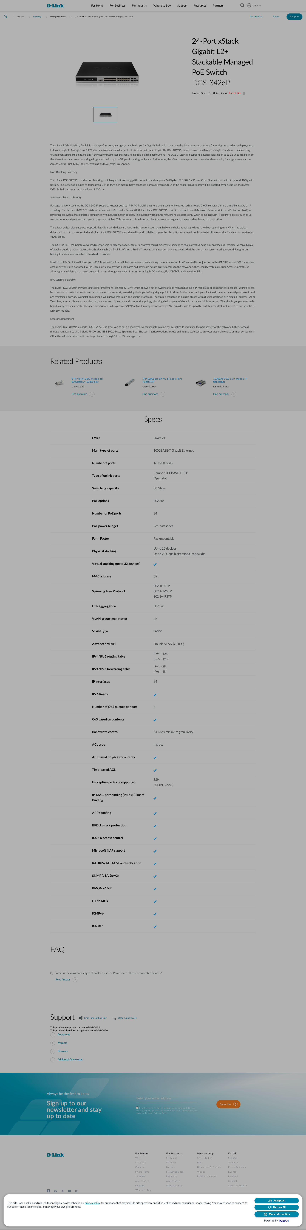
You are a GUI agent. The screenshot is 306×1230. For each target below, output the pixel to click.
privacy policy (92, 1203)
